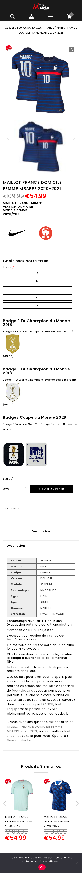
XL (37, 297)
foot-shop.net (23, 690)
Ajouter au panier (51, 489)
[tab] (41, 531)
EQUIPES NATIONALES (29, 27)
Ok (42, 867)
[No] (77, 863)
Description (41, 531)
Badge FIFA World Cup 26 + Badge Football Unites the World (40, 426)
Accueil (9, 27)
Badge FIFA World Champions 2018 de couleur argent (39, 380)
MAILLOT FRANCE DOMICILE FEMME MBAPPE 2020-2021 (34, 728)
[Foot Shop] (41, 6)
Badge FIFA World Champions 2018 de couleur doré (38, 331)
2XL (37, 305)
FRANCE (49, 27)
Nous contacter (19, 740)
